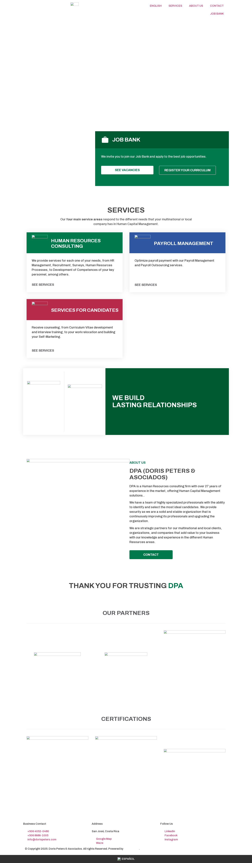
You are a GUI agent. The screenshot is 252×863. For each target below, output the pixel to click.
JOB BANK (217, 13)
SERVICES (175, 5)
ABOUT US (196, 5)
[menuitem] (155, 6)
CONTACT (217, 5)
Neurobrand (131, 848)
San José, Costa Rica (105, 831)
